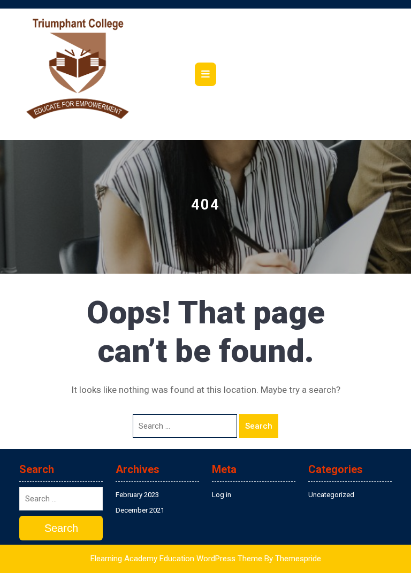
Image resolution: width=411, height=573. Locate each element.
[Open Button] (205, 74)
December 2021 (140, 510)
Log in (221, 495)
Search (258, 426)
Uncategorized (331, 495)
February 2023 (137, 495)
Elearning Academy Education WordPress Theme (176, 558)
